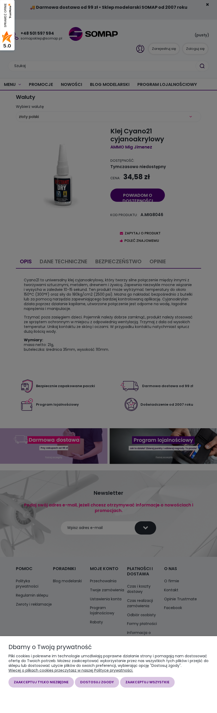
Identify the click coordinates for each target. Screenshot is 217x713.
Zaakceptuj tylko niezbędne (41, 682)
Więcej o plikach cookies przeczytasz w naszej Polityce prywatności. (70, 670)
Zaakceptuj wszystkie (147, 682)
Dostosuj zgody (97, 682)
